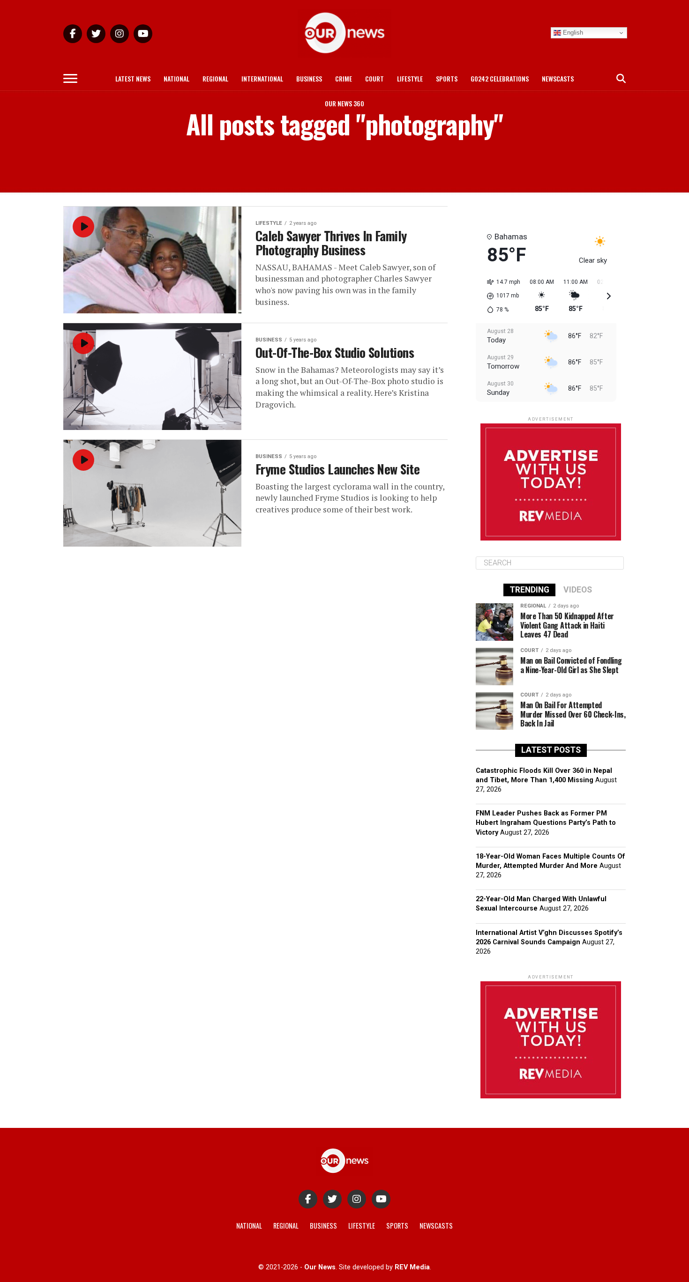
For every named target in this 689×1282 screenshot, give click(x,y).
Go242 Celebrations (500, 78)
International (262, 78)
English (572, 32)
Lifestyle (410, 78)
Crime (343, 78)
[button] (500, 296)
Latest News (132, 78)
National (176, 78)
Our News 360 (344, 103)
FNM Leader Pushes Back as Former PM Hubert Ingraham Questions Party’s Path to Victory (546, 822)
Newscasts (558, 78)
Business (309, 78)
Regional (215, 78)
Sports (446, 78)
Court (374, 78)
